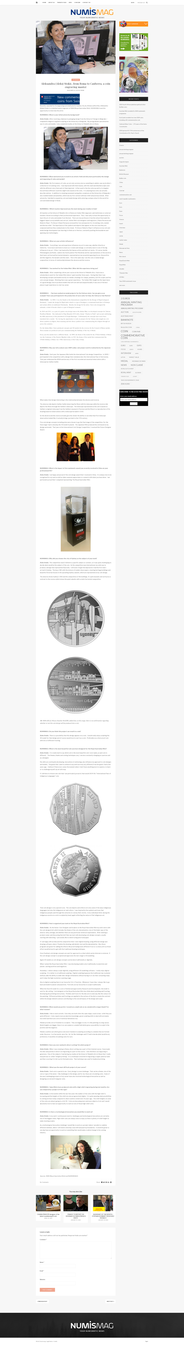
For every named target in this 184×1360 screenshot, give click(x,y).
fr (133, 2)
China (121, 182)
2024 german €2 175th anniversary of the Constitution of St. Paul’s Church (131, 132)
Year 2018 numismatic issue (127, 281)
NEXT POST (110, 1301)
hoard (121, 223)
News (121, 252)
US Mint (121, 277)
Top (146, 1341)
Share (98, 1182)
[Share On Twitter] (104, 1182)
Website (42, 1279)
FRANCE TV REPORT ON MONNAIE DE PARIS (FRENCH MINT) (76, 1216)
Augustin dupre (124, 162)
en (132, 2)
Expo (70, 2)
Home (44, 2)
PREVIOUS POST (42, 1301)
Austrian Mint (123, 166)
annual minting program (126, 149)
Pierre (82, 90)
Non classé (122, 256)
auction (121, 157)
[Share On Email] (111, 1182)
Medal (121, 244)
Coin (120, 186)
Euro (120, 203)
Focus (121, 215)
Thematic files (61, 2)
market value (123, 240)
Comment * (43, 1239)
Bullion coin (122, 178)
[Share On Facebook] (102, 1182)
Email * (42, 1271)
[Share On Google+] (108, 1182)
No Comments (44, 1182)
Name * (42, 1262)
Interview (76, 79)
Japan (121, 232)
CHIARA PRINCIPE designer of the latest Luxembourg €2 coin (48, 1215)
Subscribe (134, 404)
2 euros (121, 145)
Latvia (121, 236)
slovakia (121, 269)
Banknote (122, 170)
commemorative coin (125, 195)
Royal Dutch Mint (124, 260)
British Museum (124, 174)
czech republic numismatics (127, 199)
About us (51, 2)
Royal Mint (122, 264)
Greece (121, 219)
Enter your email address (128, 396)
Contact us (86, 2)
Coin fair (77, 2)
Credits (55, 1341)
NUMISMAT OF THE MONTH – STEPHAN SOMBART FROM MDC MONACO (103, 1216)
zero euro (122, 285)
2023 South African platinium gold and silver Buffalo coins (132, 106)
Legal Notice (49, 1341)
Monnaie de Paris (124, 248)
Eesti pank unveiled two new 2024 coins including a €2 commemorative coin (131, 119)
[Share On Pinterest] (106, 1182)
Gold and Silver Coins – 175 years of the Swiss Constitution (133, 125)
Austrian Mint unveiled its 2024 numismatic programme (132, 112)
